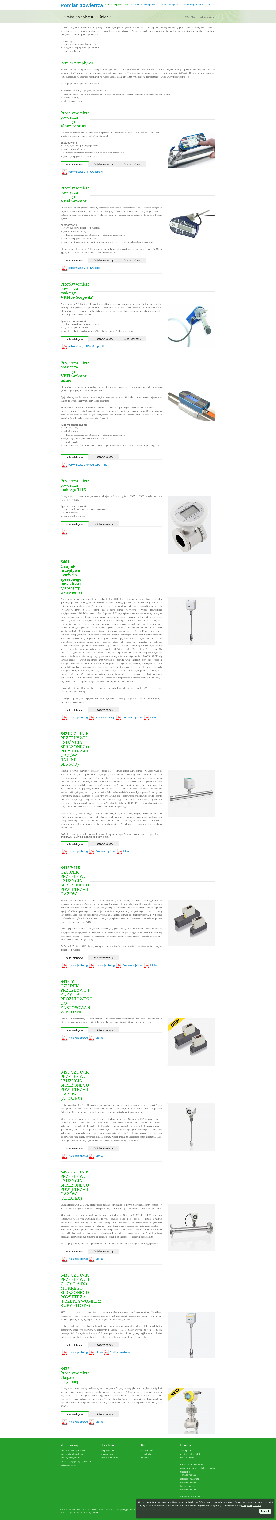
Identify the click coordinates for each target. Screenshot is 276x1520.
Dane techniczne (132, 164)
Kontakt (210, 5)
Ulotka (154, 717)
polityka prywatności (91, 1513)
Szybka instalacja (105, 717)
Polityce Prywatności (251, 1505)
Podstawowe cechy (103, 164)
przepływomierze (108, 1450)
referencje (144, 1458)
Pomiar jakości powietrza (146, 5)
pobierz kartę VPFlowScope (84, 268)
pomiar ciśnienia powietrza (73, 1450)
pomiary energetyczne (70, 1458)
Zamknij (265, 1511)
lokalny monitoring (109, 1458)
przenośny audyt (107, 1454)
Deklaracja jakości (132, 717)
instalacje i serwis (68, 1465)
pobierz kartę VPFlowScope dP (86, 346)
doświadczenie (146, 1450)
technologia (145, 1454)
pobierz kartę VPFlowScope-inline (87, 464)
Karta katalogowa (74, 164)
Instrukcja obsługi (78, 717)
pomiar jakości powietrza (72, 1454)
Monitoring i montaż (193, 5)
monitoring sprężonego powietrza (76, 1461)
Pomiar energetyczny (171, 5)
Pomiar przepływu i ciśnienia (118, 5)
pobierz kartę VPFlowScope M (85, 171)
